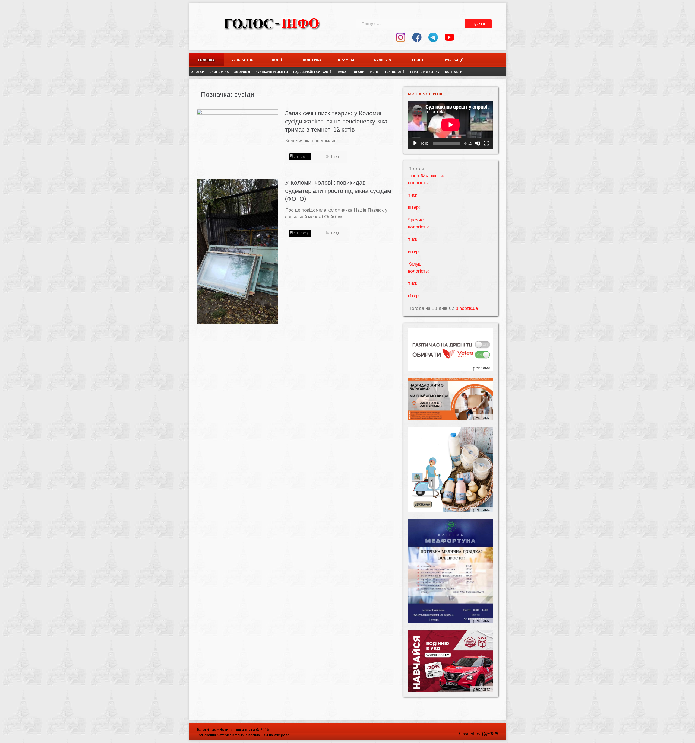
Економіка (219, 72)
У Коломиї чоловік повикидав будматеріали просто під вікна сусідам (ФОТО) (338, 190)
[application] (450, 125)
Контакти (453, 72)
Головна (206, 60)
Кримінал (347, 60)
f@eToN (490, 733)
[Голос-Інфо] (271, 23)
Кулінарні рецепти (271, 72)
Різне (374, 72)
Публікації (453, 60)
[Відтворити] (415, 143)
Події (277, 60)
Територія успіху (424, 72)
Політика (312, 60)
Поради (358, 72)
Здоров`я (242, 72)
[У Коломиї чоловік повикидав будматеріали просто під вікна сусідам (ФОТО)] (237, 251)
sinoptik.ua (467, 308)
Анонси (197, 72)
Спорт (418, 60)
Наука (341, 72)
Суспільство (241, 60)
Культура (382, 60)
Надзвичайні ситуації (312, 72)
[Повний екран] (486, 143)
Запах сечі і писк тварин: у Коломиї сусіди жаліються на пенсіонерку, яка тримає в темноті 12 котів (336, 121)
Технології (394, 72)
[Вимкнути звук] (477, 143)
